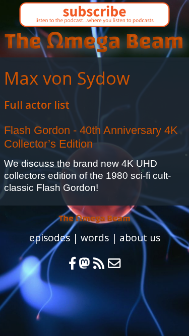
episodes (49, 237)
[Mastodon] (84, 263)
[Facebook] (72, 263)
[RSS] (100, 263)
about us (139, 237)
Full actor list (37, 105)
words (95, 237)
